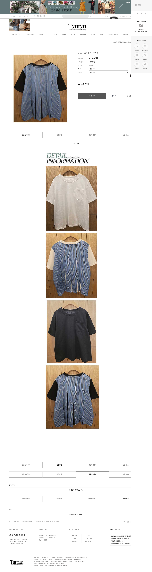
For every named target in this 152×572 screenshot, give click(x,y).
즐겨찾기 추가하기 (16, 16)
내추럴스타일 (29, 35)
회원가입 (114, 16)
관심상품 (130, 96)
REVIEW (74, 541)
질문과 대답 (47, 521)
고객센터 (26, 16)
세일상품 (126, 35)
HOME (114, 42)
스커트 (64, 35)
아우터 (41, 35)
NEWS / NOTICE (115, 529)
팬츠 (55, 35)
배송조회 (56, 521)
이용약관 (16, 521)
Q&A (74, 538)
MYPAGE (88, 541)
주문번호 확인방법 (116, 538)
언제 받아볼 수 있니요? (117, 543)
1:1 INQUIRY (88, 538)
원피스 (73, 35)
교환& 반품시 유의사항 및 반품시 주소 (121, 536)
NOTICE (74, 535)
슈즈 (101, 35)
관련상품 (59, 135)
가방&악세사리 (113, 35)
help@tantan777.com (45, 563)
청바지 (93, 35)
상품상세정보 (26, 135)
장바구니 (122, 16)
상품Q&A (126, 135)
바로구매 (92, 96)
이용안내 (38, 521)
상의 (127, 42)
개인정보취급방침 (27, 521)
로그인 (106, 16)
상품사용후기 (92, 135)
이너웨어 (83, 35)
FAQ (88, 535)
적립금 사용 (114, 541)
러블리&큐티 (16, 35)
